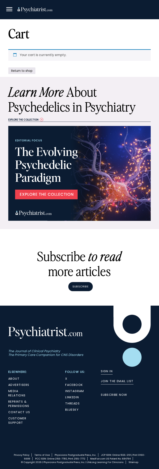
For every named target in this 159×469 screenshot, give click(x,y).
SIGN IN (107, 371)
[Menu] (9, 9)
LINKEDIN (72, 397)
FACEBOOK (74, 385)
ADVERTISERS (18, 385)
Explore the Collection (23, 119)
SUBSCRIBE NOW (114, 395)
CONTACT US (19, 412)
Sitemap (133, 462)
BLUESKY (72, 410)
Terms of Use (42, 455)
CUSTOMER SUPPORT (17, 420)
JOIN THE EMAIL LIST (117, 381)
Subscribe (80, 286)
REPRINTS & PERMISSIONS (18, 404)
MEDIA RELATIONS (17, 393)
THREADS (72, 403)
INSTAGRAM (74, 391)
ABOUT (13, 379)
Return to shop (22, 71)
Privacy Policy (21, 455)
